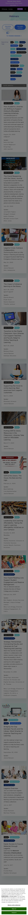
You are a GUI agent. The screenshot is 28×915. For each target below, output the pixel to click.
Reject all (14, 908)
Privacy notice (13, 896)
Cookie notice (4, 896)
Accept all (14, 912)
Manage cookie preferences (14, 905)
